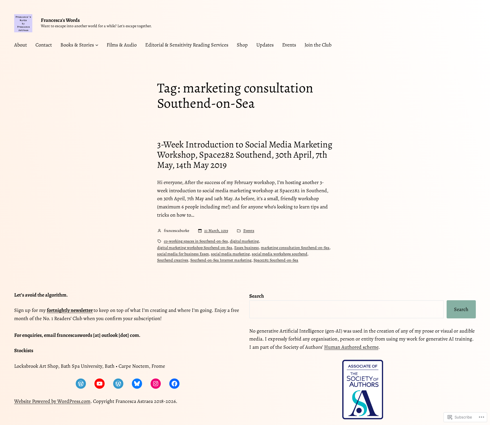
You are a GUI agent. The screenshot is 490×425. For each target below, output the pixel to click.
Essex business (246, 247)
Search (461, 309)
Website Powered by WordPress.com (52, 401)
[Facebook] (174, 384)
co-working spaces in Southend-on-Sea (196, 241)
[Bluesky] (137, 384)
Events (248, 230)
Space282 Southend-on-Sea (276, 260)
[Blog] (81, 384)
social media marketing (230, 254)
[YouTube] (99, 384)
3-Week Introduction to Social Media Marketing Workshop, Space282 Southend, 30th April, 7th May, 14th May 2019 (244, 154)
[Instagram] (156, 384)
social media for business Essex (183, 254)
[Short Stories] (118, 384)
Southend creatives (172, 260)
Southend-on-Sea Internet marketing (221, 260)
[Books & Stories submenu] (96, 44)
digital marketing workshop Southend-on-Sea (194, 247)
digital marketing (244, 241)
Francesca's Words (60, 20)
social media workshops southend (279, 254)
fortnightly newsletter (70, 310)
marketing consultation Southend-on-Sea (295, 247)
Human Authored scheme (351, 347)
